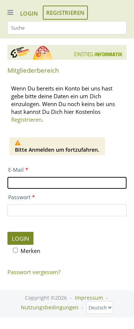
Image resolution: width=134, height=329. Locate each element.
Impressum (89, 297)
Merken (30, 250)
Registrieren (65, 12)
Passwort (19, 197)
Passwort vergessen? (33, 272)
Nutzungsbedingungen (50, 307)
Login (29, 13)
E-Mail (16, 170)
